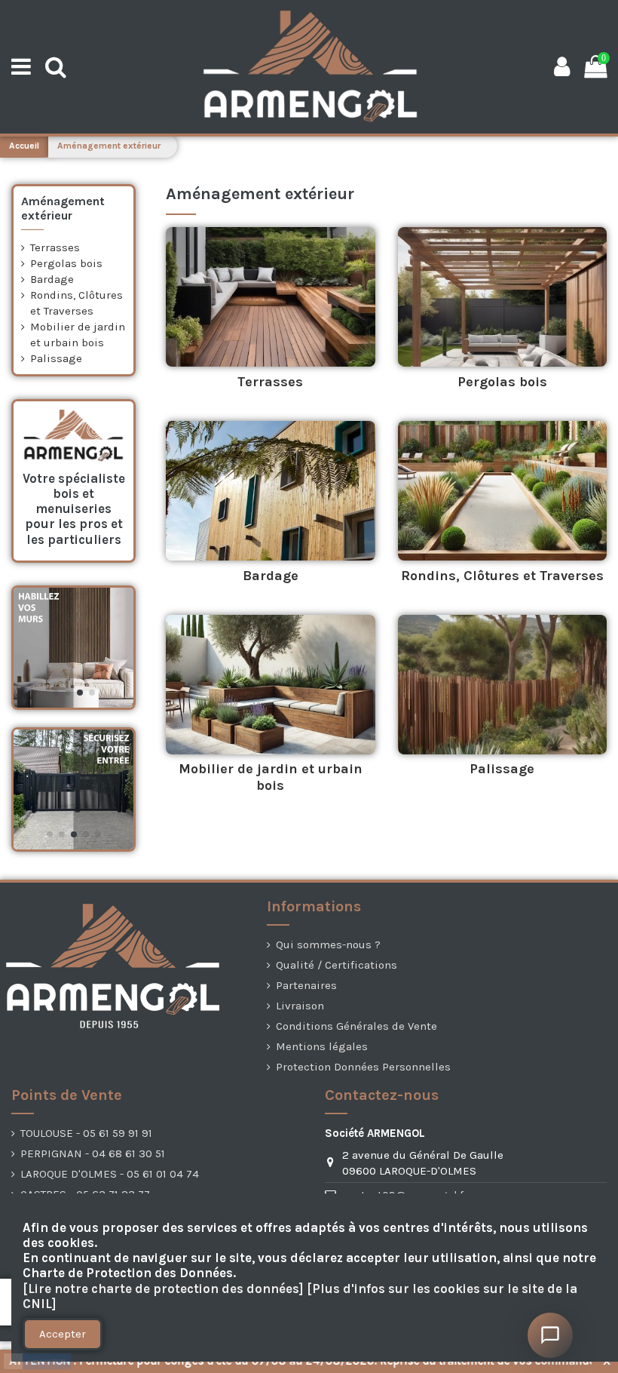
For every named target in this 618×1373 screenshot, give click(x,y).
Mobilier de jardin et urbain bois (271, 777)
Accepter (62, 1334)
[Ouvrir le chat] (550, 1335)
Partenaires (306, 985)
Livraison (300, 1005)
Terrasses (270, 381)
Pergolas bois (502, 381)
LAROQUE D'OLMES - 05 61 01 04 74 (109, 1174)
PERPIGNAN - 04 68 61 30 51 (92, 1153)
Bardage (270, 575)
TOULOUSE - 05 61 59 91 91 (86, 1133)
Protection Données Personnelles (363, 1067)
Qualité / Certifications (336, 965)
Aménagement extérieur (63, 208)
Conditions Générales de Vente (356, 1026)
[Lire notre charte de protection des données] (163, 1289)
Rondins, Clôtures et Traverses (502, 575)
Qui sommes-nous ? (328, 944)
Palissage (502, 768)
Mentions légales (322, 1046)
